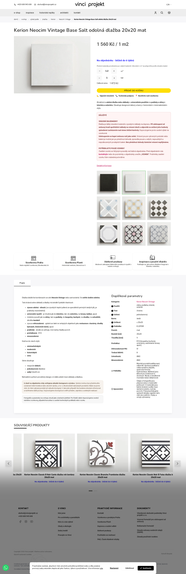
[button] (6, 568)
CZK (168, 5)
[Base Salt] (134, 182)
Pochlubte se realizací (106, 535)
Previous (9, 464)
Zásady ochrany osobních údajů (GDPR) (149, 531)
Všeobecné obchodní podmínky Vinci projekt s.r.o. (152, 514)
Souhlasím (147, 568)
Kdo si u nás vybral (65, 522)
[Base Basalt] (108, 182)
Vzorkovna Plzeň (104, 522)
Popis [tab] (22, 283)
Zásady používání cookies (147, 537)
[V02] (134, 208)
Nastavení (114, 568)
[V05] (108, 234)
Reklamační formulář (145, 526)
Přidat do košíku (133, 90)
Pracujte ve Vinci (64, 535)
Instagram (26, 522)
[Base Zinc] (159, 182)
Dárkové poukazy (104, 531)
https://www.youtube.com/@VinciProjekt (32, 522)
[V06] (134, 234)
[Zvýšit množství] (114, 71)
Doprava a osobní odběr (106, 526)
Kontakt (100, 513)
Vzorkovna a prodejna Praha (108, 517)
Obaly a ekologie (64, 526)
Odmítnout (129, 568)
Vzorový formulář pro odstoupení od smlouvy (151, 520)
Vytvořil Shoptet (166, 554)
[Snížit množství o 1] (99, 78)
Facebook (20, 522)
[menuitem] (18, 12)
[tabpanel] (39, 461)
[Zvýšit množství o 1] (114, 78)
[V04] (159, 208)
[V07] (159, 234)
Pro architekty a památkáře (69, 517)
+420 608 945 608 (25, 516)
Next (177, 464)
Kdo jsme (61, 513)
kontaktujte (103, 154)
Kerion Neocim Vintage (146, 302)
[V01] (108, 208)
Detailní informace (104, 166)
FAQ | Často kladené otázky (108, 539)
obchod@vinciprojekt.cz (28, 513)
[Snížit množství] (99, 71)
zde (101, 568)
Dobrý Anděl (63, 531)
